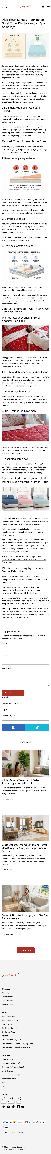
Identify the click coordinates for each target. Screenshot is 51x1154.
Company (5, 1132)
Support (20, 1132)
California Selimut (9, 1028)
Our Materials (7, 1000)
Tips (4, 709)
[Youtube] (22, 1106)
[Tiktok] (13, 1106)
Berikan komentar (13, 693)
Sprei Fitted (7, 1024)
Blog (4, 1082)
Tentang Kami (7, 993)
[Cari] (9, 7)
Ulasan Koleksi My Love (12, 1039)
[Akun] (42, 7)
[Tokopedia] (3, 1106)
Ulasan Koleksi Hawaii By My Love (16, 1047)
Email (4, 656)
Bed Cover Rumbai (10, 1020)
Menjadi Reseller (9, 1078)
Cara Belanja (7, 1071)
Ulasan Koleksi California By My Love (17, 1043)
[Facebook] (18, 1106)
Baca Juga (25, 742)
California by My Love (37, 611)
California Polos (8, 1032)
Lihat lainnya (25, 950)
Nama (4, 643)
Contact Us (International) (13, 1067)
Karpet (5, 1036)
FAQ (3, 1086)
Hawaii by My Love (14, 614)
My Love (23, 611)
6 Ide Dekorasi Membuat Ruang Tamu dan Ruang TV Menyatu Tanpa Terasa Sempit (24, 848)
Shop (13, 1132)
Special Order (8, 1059)
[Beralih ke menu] (3, 7)
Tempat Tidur (10, 703)
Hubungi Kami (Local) (11, 1063)
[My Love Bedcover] (25, 6)
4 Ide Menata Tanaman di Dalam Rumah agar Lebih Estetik (21, 782)
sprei (5, 697)
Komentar (6, 668)
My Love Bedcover (17, 1147)
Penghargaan (7, 996)
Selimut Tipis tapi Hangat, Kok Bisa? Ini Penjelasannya (25, 916)
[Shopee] (8, 1106)
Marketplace (7, 1004)
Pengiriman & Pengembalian (14, 1075)
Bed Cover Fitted (9, 1016)
